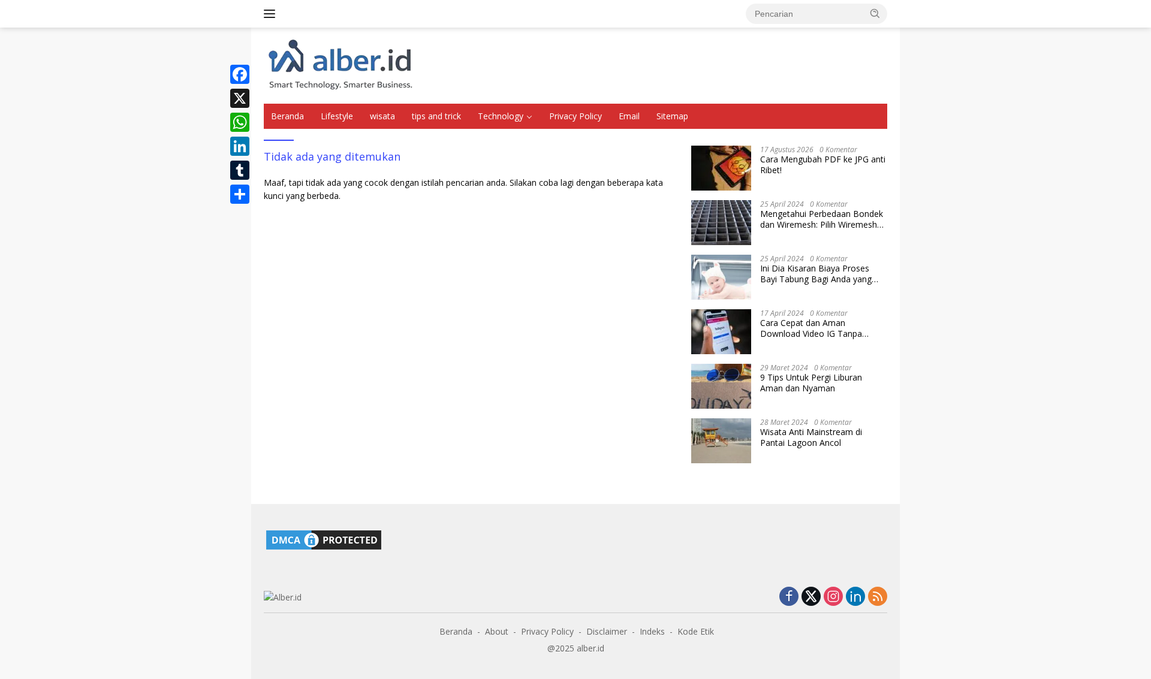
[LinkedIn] (240, 146)
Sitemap (672, 116)
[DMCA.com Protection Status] (324, 539)
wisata (382, 116)
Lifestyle (337, 116)
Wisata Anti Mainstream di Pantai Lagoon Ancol (811, 437)
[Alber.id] (341, 64)
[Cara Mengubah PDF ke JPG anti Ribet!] (721, 168)
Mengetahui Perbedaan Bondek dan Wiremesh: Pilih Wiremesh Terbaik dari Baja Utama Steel (821, 219)
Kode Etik (695, 631)
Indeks (652, 631)
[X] (240, 98)
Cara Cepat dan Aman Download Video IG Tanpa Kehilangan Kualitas (811, 328)
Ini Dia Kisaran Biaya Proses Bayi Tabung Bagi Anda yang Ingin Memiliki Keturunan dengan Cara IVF (823, 274)
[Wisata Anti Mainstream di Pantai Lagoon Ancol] (721, 440)
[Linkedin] (855, 597)
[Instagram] (833, 597)
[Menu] (272, 14)
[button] (875, 13)
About (496, 631)
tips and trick (436, 116)
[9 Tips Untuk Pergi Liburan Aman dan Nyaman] (721, 386)
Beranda (287, 116)
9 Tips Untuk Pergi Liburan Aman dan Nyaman (811, 383)
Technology (500, 116)
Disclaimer (606, 631)
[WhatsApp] (240, 122)
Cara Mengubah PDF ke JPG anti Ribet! (822, 165)
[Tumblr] (240, 170)
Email (629, 116)
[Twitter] (811, 597)
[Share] (240, 194)
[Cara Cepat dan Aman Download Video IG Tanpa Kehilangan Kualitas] (721, 331)
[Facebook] (240, 74)
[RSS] (877, 597)
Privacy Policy (575, 116)
